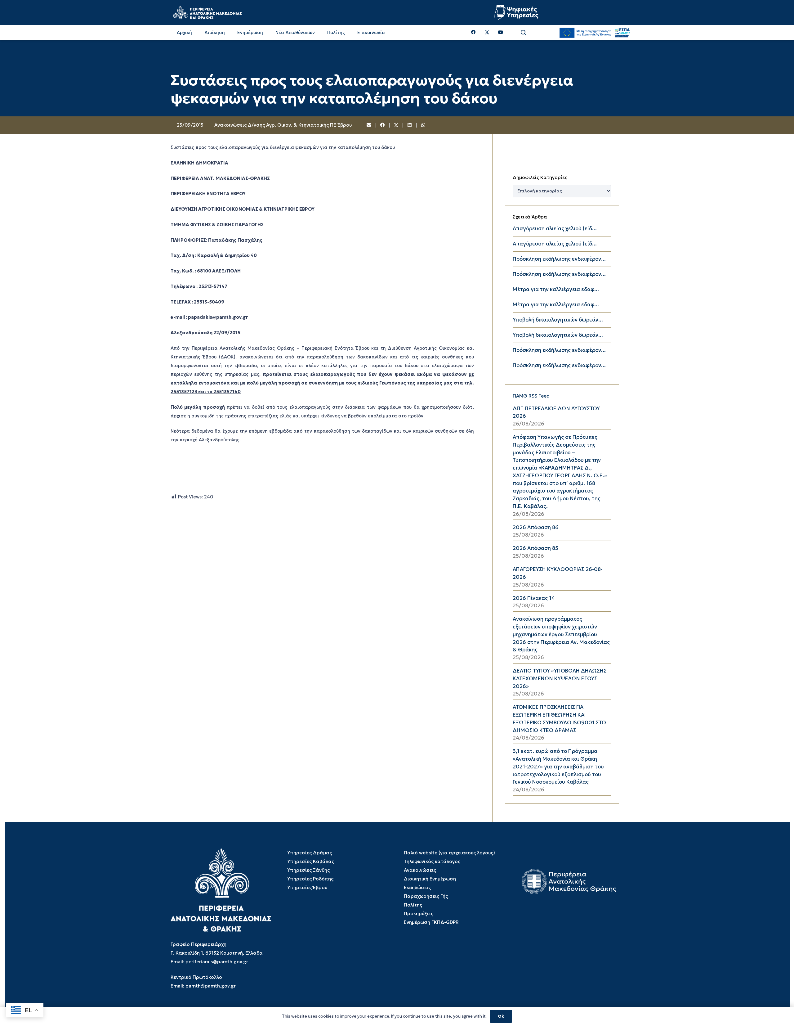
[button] (523, 32)
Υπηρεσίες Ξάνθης (308, 870)
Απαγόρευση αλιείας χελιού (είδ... (555, 228)
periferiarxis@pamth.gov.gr (216, 962)
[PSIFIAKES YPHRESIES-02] (517, 12)
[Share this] (383, 125)
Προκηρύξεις (418, 913)
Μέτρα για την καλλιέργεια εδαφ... (556, 289)
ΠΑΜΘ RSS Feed (531, 396)
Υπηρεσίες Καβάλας (310, 861)
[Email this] (369, 125)
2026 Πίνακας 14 (534, 598)
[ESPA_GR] (594, 32)
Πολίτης (413, 905)
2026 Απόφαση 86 (536, 527)
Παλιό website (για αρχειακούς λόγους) (449, 853)
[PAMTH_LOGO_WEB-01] (207, 12)
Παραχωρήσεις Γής (426, 896)
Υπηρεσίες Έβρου (307, 887)
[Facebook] (473, 32)
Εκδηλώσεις (417, 887)
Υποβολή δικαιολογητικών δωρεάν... (558, 320)
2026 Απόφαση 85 (535, 548)
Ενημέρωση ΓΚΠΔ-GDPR (431, 922)
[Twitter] (487, 32)
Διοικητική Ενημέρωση (430, 879)
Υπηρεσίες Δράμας (309, 853)
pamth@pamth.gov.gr (210, 986)
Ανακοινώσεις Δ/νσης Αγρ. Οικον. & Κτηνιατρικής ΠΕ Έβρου (283, 125)
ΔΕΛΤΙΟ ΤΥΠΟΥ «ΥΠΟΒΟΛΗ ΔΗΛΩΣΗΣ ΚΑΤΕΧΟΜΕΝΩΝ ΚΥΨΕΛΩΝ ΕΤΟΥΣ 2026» (560, 679)
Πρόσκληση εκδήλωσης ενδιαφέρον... (559, 259)
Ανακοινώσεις (420, 870)
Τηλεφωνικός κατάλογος (432, 861)
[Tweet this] (396, 125)
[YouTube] (500, 32)
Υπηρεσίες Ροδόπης (310, 879)
